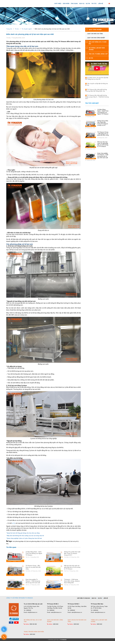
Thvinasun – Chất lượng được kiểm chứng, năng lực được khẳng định (72, 581)
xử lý (13, 523)
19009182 (28, 610)
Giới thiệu (57, 3)
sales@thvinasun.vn (56, 612)
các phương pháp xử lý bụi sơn (22, 541)
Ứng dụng (74, 3)
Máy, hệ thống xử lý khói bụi (97, 42)
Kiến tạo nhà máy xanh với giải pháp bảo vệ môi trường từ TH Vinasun (72, 567)
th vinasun (64, 541)
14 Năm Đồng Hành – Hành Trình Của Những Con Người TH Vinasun (34, 553)
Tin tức (94, 3)
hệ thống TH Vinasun (54, 541)
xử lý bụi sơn (71, 541)
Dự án (88, 3)
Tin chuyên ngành (27, 29)
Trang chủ (9, 29)
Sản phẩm (66, 3)
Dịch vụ (81, 3)
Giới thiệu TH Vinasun (83, 598)
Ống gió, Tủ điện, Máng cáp (98, 54)
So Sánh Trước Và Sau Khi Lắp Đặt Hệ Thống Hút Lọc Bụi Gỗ (96, 78)
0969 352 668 (33, 624)
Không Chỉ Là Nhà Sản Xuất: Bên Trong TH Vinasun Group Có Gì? (72, 553)
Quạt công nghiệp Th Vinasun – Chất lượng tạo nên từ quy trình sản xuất (33, 581)
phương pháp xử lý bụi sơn (40, 541)
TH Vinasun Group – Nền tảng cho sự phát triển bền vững (33, 567)
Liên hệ (100, 3)
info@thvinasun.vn (32, 612)
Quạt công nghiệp (95, 29)
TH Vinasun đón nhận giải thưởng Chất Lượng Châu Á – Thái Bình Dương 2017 (97, 97)
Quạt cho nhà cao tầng (95, 33)
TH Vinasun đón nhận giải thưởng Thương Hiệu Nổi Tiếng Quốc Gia (96, 90)
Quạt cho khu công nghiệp (96, 37)
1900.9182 (55, 624)
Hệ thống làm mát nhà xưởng (97, 48)
